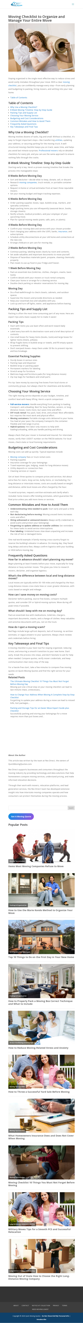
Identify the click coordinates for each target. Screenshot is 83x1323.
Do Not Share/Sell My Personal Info (55, 1316)
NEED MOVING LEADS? (40, 1309)
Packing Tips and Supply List (23, 112)
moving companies (28, 182)
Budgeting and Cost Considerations (26, 118)
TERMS (64, 1305)
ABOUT (16, 1305)
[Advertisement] (41, 737)
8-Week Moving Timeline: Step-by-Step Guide (31, 110)
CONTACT (25, 1305)
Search (71, 808)
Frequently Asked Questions (23, 124)
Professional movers (48, 150)
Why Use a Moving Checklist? (23, 107)
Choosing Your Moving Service (24, 115)
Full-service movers (19, 404)
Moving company (18, 457)
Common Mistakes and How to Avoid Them (30, 121)
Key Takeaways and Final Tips (24, 126)
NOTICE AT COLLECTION (41, 1305)
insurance (62, 231)
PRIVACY (56, 1305)
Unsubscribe (41, 1319)
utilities (58, 140)
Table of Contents (18, 97)
